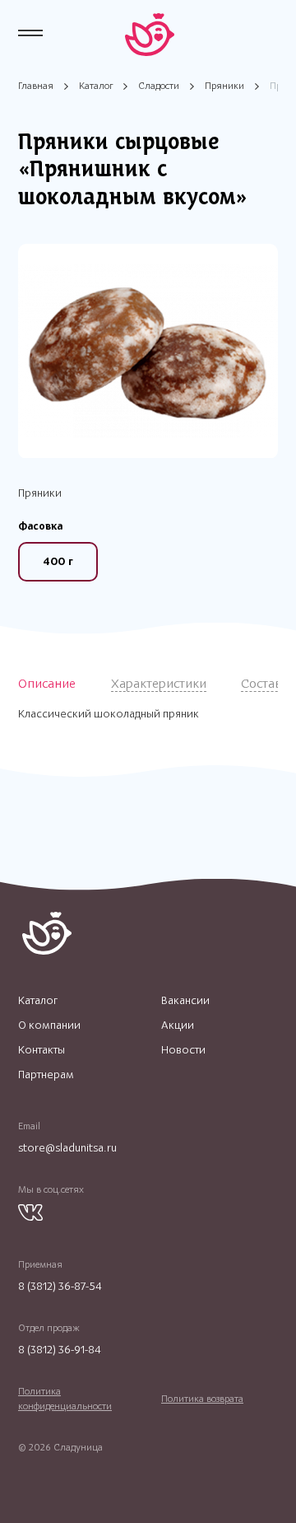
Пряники (224, 85)
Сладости (158, 85)
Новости (183, 1050)
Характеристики (158, 683)
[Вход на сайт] (270, 33)
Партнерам (46, 1075)
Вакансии (185, 1000)
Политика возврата (202, 1398)
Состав (261, 683)
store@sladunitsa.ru (67, 1148)
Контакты (41, 1050)
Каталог (96, 85)
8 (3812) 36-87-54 (60, 1286)
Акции (177, 1025)
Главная (35, 85)
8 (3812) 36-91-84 (59, 1350)
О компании (49, 1025)
